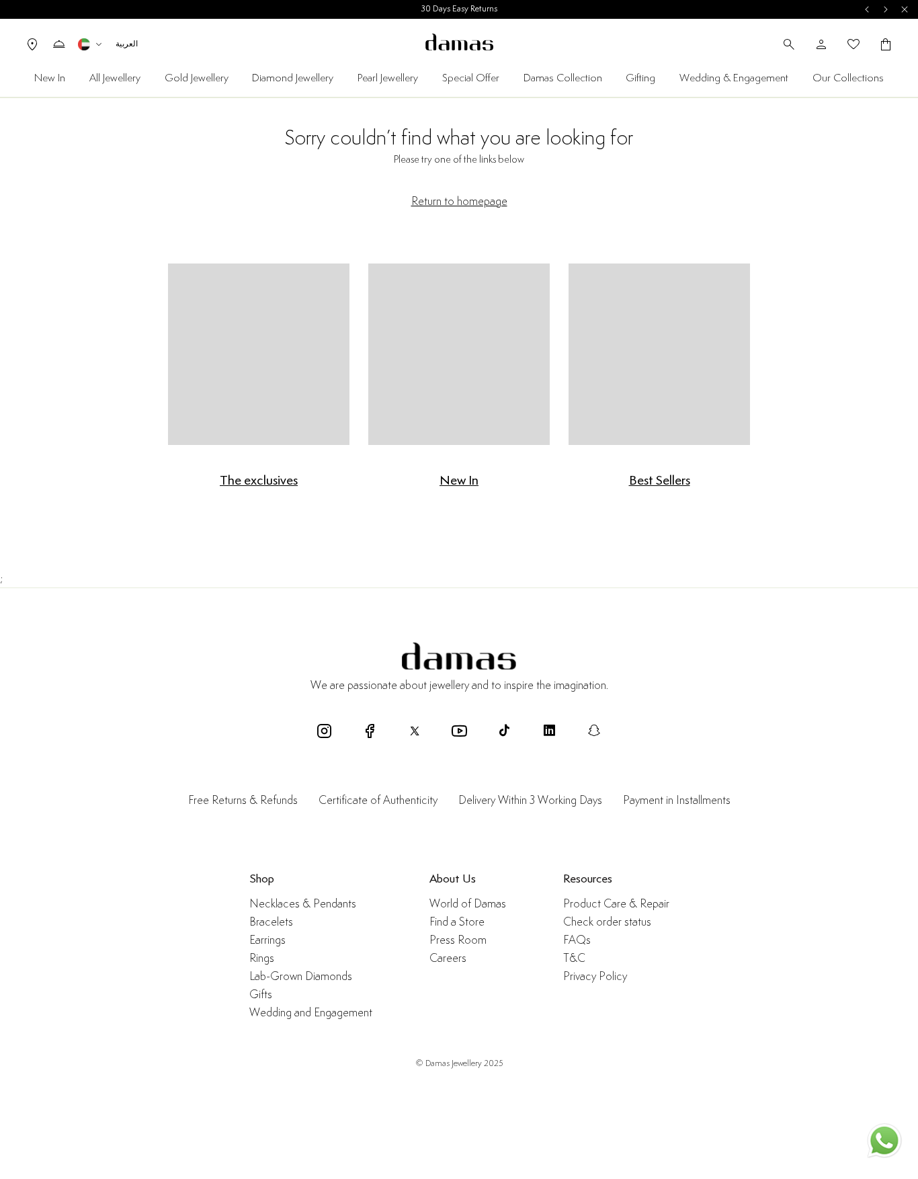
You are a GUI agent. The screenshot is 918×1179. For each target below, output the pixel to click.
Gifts (260, 995)
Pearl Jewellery (388, 78)
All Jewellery (114, 78)
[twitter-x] (414, 731)
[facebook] (369, 731)
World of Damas (467, 904)
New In (49, 78)
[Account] (821, 44)
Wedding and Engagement (310, 1013)
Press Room (458, 940)
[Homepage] (459, 44)
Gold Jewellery (196, 78)
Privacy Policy (595, 977)
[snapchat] (594, 731)
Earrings (267, 940)
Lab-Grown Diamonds (300, 977)
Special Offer (470, 78)
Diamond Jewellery (292, 78)
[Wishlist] (853, 44)
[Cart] (886, 44)
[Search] (789, 44)
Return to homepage (459, 202)
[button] (91, 44)
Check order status (607, 922)
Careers (447, 959)
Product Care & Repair (616, 904)
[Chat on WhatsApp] (884, 1143)
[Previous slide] (867, 9)
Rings (261, 959)
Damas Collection (563, 78)
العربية (127, 44)
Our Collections (848, 78)
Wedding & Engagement (733, 78)
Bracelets (271, 922)
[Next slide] (885, 9)
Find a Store (457, 922)
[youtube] (459, 731)
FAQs (577, 940)
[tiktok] (504, 731)
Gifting (640, 78)
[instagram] (324, 731)
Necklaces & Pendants (302, 904)
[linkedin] (549, 731)
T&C (574, 959)
